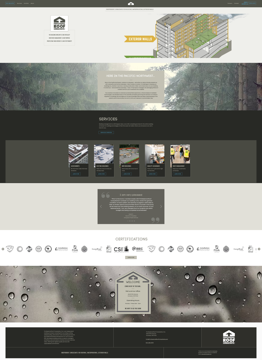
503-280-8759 (150, 342)
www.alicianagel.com (206, 354)
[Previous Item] (3, 249)
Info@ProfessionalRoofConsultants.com (157, 339)
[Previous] (101, 206)
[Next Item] (259, 249)
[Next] (161, 206)
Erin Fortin (214, 351)
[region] (229, 338)
